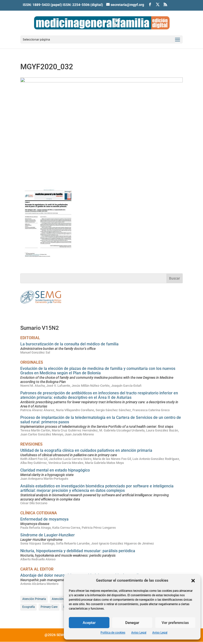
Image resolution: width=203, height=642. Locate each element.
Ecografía (28, 607)
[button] (193, 580)
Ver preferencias (175, 622)
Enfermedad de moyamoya (44, 519)
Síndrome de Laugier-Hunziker (47, 535)
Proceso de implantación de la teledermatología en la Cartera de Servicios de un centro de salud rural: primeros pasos (100, 419)
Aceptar (89, 622)
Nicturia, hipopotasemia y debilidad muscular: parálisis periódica (77, 550)
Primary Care (49, 607)
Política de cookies (113, 632)
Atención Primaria (34, 599)
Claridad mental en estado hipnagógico (55, 470)
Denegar (132, 622)
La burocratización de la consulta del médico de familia (69, 344)
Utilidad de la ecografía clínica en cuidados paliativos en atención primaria (86, 450)
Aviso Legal (138, 632)
